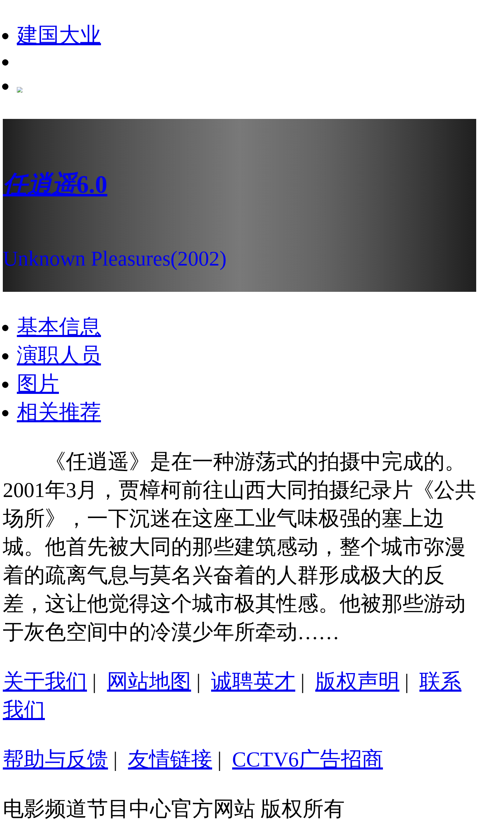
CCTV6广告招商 (307, 759)
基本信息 (59, 326)
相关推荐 (59, 412)
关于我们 (45, 681)
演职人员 (59, 355)
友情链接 (170, 759)
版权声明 (357, 681)
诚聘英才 (253, 681)
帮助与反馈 (55, 759)
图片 (38, 383)
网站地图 (149, 681)
